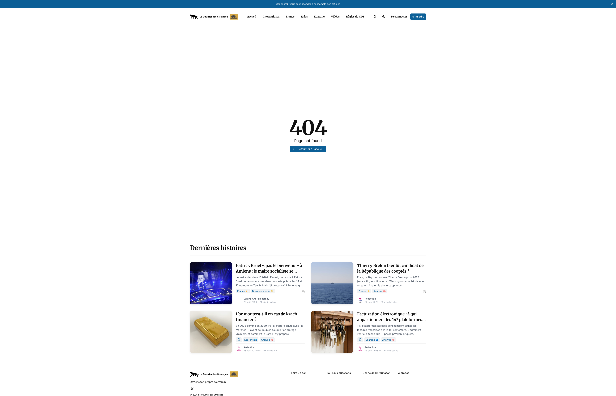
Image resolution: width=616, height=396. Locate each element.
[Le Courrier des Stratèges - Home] (215, 16)
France (290, 16)
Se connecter (399, 16)
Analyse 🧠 (379, 291)
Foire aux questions (339, 372)
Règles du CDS (355, 16)
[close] (612, 3)
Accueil (251, 16)
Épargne (319, 16)
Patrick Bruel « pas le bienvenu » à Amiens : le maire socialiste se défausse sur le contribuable (269, 271)
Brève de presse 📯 (263, 291)
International (271, 16)
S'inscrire (418, 16)
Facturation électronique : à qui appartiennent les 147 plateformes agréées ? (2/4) (389, 319)
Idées (304, 16)
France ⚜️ (242, 291)
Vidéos (335, 16)
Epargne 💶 (250, 339)
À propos (403, 372)
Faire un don (299, 372)
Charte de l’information (376, 372)
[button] (375, 17)
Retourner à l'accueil (310, 149)
